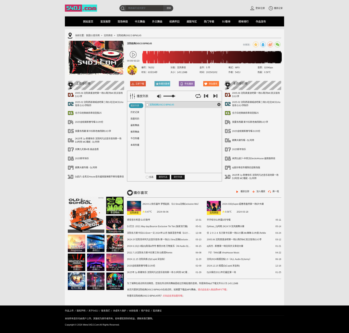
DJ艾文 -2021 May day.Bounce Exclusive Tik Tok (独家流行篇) (157, 226)
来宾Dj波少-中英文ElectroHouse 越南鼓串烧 (253, 158)
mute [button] (159, 96)
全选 (151, 177)
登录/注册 (260, 8)
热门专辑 (209, 21)
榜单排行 (243, 21)
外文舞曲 (157, 21)
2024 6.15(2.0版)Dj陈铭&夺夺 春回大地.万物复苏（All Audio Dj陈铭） (159, 246)
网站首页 (88, 21)
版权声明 (81, 311)
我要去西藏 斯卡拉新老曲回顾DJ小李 (93, 131)
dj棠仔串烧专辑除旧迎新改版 (246, 167)
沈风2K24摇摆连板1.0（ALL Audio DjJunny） (229, 259)
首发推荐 (105, 21)
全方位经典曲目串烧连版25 (88, 113)
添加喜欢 (213, 84)
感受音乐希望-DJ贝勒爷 (138, 220)
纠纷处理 (133, 311)
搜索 (169, 8)
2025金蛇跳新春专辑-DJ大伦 (89, 122)
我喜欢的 (135, 118)
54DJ (237, 72)
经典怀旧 (174, 21)
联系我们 (105, 311)
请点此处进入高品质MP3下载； (213, 289)
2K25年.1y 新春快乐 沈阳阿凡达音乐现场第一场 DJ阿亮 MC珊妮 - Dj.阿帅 (98, 140)
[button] (133, 54)
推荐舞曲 (135, 132)
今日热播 (135, 138)
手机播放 (188, 84)
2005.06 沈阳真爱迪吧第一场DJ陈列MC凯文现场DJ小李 (99, 95)
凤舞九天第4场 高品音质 (87, 149)
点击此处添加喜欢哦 (172, 296)
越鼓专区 (192, 21)
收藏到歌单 (164, 84)
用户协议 (145, 311)
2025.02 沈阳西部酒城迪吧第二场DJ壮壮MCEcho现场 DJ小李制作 (99, 104)
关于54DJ (93, 311)
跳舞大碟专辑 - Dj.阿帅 (86, 167)
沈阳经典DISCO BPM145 (161, 104)
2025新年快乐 (82, 158)
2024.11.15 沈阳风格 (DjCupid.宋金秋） (146, 259)
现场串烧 (123, 21)
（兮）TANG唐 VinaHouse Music (223, 252)
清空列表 (178, 177)
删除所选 (163, 177)
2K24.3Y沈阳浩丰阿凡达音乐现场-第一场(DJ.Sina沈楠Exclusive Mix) (159, 239)
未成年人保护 (119, 311)
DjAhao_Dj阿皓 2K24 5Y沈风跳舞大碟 (225, 226)
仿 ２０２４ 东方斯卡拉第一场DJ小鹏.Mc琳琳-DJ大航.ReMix (236, 233)
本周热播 (135, 145)
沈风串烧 (108, 35)
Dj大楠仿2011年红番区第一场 (221, 272)
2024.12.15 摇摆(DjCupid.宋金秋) (223, 266)
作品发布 (261, 21)
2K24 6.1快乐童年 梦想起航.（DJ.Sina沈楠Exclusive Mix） (171, 204)
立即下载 (139, 84)
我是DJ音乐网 (93, 35)
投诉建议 (157, 311)
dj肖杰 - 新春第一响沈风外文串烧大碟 (225, 246)
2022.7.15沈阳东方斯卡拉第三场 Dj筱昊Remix (149, 252)
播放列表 (135, 105)
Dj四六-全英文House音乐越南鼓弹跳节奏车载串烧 (99, 176)
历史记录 (135, 112)
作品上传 (69, 311)
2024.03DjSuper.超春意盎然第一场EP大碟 (243, 204)
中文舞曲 (140, 21)
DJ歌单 (226, 21)
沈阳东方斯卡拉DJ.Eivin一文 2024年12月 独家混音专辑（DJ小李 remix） (159, 233)
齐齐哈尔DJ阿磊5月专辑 (218, 220)
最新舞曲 (135, 125)
